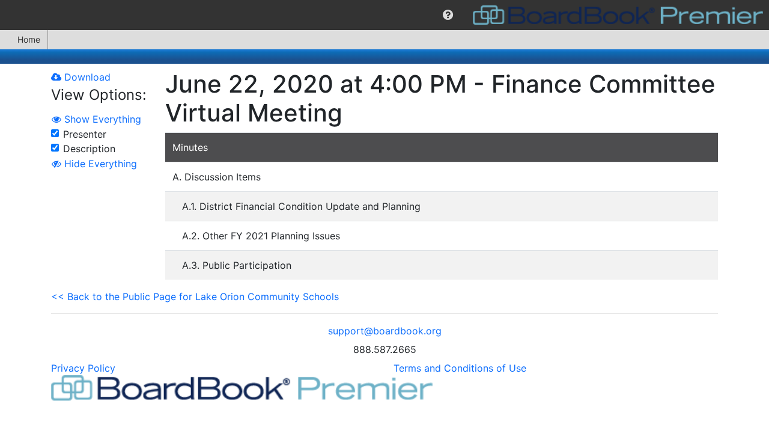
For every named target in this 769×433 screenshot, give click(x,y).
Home (28, 39)
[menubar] (384, 15)
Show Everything (101, 119)
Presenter (84, 134)
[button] (448, 15)
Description (89, 149)
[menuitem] (448, 15)
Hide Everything (99, 164)
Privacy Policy (83, 368)
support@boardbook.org (385, 331)
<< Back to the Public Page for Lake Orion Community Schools (195, 296)
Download (86, 77)
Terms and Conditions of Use (460, 368)
